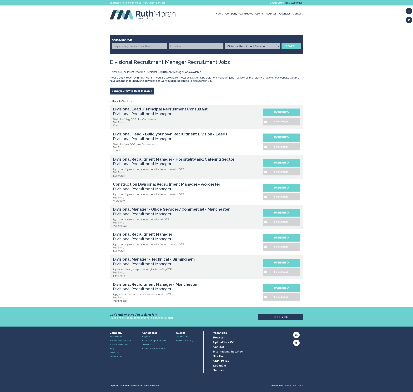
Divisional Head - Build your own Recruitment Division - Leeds (170, 134)
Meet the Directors (119, 344)
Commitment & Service (153, 348)
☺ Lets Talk (280, 317)
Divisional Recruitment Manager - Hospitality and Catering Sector (173, 159)
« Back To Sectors (121, 101)
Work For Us (116, 356)
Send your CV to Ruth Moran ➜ (132, 91)
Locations (220, 365)
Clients (259, 13)
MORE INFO (281, 112)
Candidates (246, 13)
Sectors (218, 370)
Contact (297, 13)
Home (219, 13)
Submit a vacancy (184, 340)
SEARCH (291, 46)
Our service (182, 336)
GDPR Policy (221, 360)
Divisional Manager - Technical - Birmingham (154, 259)
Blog (112, 348)
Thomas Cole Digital (293, 385)
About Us (114, 352)
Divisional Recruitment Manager (142, 234)
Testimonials (116, 336)
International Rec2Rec (121, 340)
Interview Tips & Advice (154, 340)
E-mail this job (281, 121)
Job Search (147, 344)
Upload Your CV (223, 342)
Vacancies (284, 13)
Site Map (219, 356)
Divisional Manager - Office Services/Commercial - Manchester (171, 209)
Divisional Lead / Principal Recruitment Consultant (160, 109)
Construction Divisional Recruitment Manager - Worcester (166, 184)
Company (231, 13)
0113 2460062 (293, 2)
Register (271, 13)
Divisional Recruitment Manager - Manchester (155, 284)
